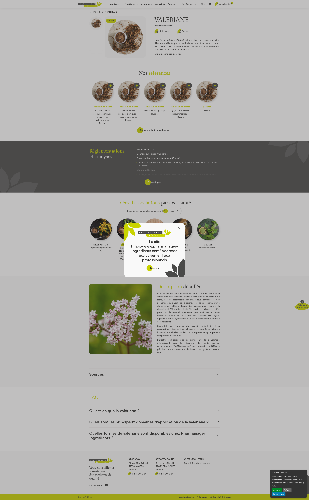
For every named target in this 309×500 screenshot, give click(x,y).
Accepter (277, 490)
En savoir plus (278, 494)
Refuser (287, 490)
